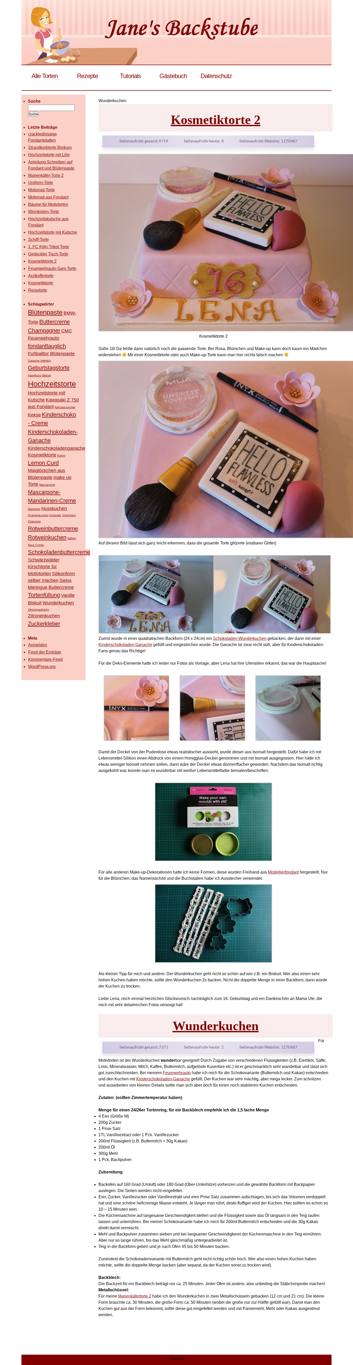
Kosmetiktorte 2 (215, 119)
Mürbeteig (34, 509)
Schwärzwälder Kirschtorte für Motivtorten (43, 566)
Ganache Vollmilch (39, 360)
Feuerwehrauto (177, 1073)
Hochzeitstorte (52, 384)
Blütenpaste (45, 312)
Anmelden (37, 645)
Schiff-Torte (38, 239)
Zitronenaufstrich (38, 609)
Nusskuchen (54, 508)
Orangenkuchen (38, 515)
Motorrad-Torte (41, 190)
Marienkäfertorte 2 (134, 1296)
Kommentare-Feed (45, 659)
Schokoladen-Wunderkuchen (239, 638)
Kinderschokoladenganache (56, 448)
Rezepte (87, 75)
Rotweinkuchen (47, 537)
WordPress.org (42, 666)
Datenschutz (216, 75)
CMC (66, 330)
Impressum (176, 1358)
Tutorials (130, 75)
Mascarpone (47, 484)
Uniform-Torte (40, 182)
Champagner (44, 330)
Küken (61, 455)
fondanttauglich (47, 346)
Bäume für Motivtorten (48, 204)
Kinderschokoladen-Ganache (125, 644)
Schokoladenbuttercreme (59, 552)
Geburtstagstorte (49, 368)
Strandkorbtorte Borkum (50, 147)
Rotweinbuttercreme (53, 528)
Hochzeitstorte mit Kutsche (52, 232)
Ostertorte (34, 521)
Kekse (34, 415)
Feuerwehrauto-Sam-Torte (52, 268)
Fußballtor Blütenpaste (51, 353)
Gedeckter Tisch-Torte (48, 254)
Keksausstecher (65, 407)
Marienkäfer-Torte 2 (46, 175)
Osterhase (69, 515)
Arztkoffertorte (40, 276)
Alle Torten (45, 75)
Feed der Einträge (44, 652)
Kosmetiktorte (40, 283)
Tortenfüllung (44, 595)
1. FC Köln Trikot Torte (48, 247)
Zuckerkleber (44, 623)
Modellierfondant (283, 872)
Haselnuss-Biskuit (39, 375)
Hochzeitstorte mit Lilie (49, 155)
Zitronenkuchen (44, 615)
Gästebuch (173, 75)
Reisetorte (37, 290)
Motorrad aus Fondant (48, 197)
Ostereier (55, 515)
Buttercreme (54, 321)
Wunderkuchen (216, 1026)
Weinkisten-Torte (43, 211)
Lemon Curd (43, 463)
